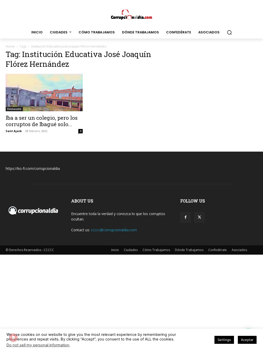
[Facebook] (185, 217)
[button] (229, 32)
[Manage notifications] (13, 338)
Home (10, 46)
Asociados (239, 250)
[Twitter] (199, 217)
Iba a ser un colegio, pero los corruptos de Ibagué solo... (42, 121)
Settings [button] (224, 340)
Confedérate (217, 250)
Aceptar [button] (247, 340)
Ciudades (131, 250)
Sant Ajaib (14, 131)
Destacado (14, 109)
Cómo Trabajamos (156, 250)
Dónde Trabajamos (189, 250)
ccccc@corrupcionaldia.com (114, 229)
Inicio (115, 250)
